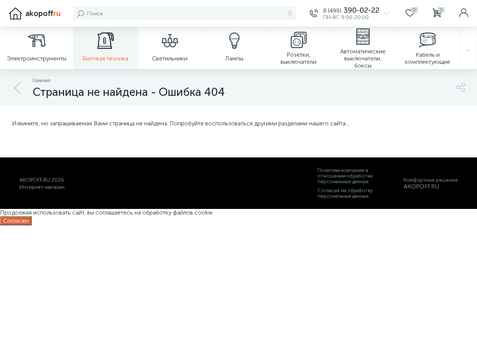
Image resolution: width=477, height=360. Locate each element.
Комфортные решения (431, 180)
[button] (350, 13)
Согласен (16, 220)
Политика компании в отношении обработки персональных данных (345, 176)
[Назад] (18, 88)
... (468, 48)
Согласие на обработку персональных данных (345, 193)
